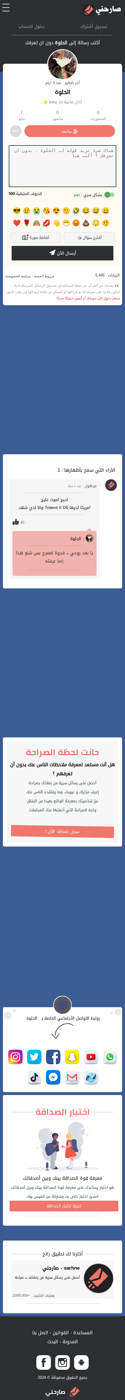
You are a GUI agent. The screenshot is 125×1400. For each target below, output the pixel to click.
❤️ (17, 223)
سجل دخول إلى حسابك (103, 298)
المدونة (69, 1341)
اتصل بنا (40, 1332)
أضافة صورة (38, 237)
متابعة (67, 131)
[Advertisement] (62, 379)
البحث (52, 1341)
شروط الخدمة (43, 276)
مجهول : (82, 485)
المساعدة (82, 1332)
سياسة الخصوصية (18, 276)
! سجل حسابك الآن (63, 831)
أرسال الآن (66, 253)
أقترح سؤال (89, 237)
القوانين (60, 1332)
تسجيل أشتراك (94, 26)
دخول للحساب (31, 26)
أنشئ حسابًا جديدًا (69, 298)
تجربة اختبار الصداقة (64, 1206)
